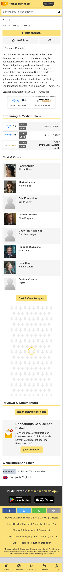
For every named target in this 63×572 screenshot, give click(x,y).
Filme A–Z (17, 530)
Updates (54, 517)
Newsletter (38, 524)
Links (15, 543)
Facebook (25, 543)
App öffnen (48, 4)
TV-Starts (44, 570)
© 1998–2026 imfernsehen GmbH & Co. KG (26, 517)
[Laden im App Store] (44, 499)
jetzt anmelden (31, 449)
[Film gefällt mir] (20, 40)
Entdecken (19, 570)
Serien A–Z (51, 524)
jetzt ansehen (33, 33)
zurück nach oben (42, 543)
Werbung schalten (49, 536)
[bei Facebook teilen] (9, 510)
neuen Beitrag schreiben (31, 411)
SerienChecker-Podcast (18, 524)
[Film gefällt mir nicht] (50, 40)
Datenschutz (45, 530)
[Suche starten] (59, 12)
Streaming (31, 570)
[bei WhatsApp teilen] (39, 510)
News (6, 570)
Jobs (35, 536)
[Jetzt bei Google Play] (20, 499)
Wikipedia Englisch (21, 477)
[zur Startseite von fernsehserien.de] (4, 3)
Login (57, 570)
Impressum (30, 530)
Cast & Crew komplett (31, 298)
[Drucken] (54, 510)
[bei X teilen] (24, 510)
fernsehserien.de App (43, 491)
